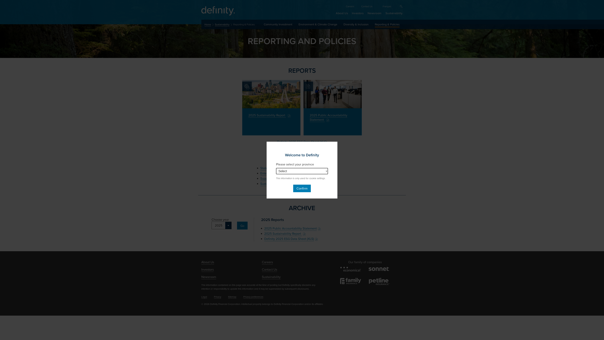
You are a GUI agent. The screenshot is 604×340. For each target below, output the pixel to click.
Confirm (302, 188)
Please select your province (295, 164)
